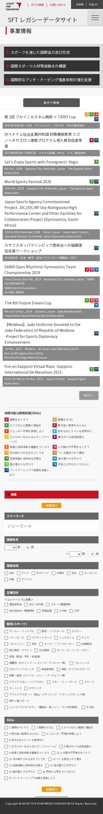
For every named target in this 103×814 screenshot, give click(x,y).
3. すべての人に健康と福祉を (77, 727)
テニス (85, 637)
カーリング (15, 688)
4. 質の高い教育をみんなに (24, 733)
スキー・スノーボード (64, 682)
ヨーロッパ (90, 573)
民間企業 (47, 610)
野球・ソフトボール (53, 631)
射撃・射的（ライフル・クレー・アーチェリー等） (38, 675)
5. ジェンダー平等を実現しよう (63, 733)
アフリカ (27, 579)
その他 (63, 610)
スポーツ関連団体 (61, 604)
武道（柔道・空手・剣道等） (25, 656)
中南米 (60, 573)
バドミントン (16, 644)
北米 (74, 573)
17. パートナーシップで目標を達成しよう (32, 778)
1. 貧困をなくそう (19, 727)
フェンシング (82, 663)
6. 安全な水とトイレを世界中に (26, 740)
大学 (76, 610)
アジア (25, 573)
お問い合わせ (58, 5)
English (93, 4)
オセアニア (42, 573)
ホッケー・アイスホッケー (59, 644)
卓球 (34, 644)
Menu (95, 18)
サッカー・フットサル (21, 631)
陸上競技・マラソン (20, 650)
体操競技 (87, 644)
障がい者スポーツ (19, 701)
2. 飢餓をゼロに (45, 727)
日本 (11, 573)
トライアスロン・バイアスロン (26, 682)
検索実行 (51, 505)
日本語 (79, 4)
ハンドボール (66, 637)
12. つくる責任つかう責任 (67, 759)
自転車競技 (47, 669)
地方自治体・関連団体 (21, 610)
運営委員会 (15, 604)
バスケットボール (42, 637)
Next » (89, 395)
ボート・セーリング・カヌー (73, 650)
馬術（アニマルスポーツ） (77, 669)
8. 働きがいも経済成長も (78, 746)
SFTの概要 (37, 5)
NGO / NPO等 (36, 604)
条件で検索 (52, 102)
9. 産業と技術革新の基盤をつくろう (29, 752)
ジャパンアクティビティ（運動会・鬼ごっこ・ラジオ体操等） (44, 707)
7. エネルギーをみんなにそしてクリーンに (33, 746)
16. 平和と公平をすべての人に (59, 771)
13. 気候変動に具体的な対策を (26, 765)
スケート (89, 682)
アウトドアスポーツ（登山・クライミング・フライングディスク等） (48, 694)
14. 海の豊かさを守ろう (63, 765)
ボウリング (35, 688)
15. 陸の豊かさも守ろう (22, 771)
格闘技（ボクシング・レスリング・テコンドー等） (38, 663)
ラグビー (77, 631)
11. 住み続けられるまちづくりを (27, 759)
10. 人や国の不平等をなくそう (73, 752)
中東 (11, 579)
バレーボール (16, 637)
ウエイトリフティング (21, 669)
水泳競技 (44, 650)
